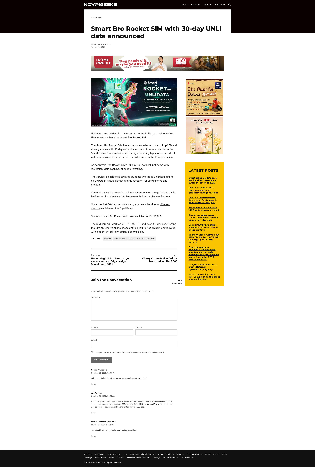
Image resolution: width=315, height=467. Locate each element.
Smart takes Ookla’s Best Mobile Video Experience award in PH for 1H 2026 (203, 180)
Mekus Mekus (187, 458)
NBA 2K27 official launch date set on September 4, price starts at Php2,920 (203, 200)
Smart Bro (120, 238)
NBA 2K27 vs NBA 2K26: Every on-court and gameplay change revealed (203, 190)
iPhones (180, 454)
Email (138, 328)
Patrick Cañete (102, 44)
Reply (93, 384)
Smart (102, 164)
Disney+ (156, 458)
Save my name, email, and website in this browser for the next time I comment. (128, 352)
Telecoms (96, 18)
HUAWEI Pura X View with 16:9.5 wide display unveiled (204, 208)
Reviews (195, 5)
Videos (207, 5)
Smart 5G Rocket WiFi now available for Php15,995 (132, 216)
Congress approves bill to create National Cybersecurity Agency (203, 267)
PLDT (207, 454)
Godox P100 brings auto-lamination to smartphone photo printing (203, 227)
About (219, 5)
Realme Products (166, 454)
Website (95, 340)
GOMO (216, 454)
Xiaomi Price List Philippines (142, 454)
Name (94, 328)
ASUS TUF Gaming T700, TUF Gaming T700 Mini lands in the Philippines (204, 277)
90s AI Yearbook (170, 458)
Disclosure (100, 454)
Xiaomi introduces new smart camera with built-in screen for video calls (203, 217)
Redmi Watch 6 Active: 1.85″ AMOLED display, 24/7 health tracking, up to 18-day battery (204, 238)
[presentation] (187, 5)
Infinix (111, 458)
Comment (96, 297)
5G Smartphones (194, 454)
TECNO (120, 458)
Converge (88, 458)
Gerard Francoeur (99, 370)
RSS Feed (88, 454)
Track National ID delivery (138, 458)
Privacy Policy (114, 454)
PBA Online (100, 458)
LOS (125, 454)
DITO (224, 454)
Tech (183, 5)
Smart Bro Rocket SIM (142, 238)
